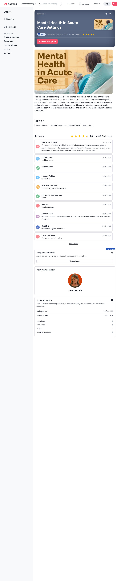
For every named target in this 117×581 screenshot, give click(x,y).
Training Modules (11, 37)
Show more (73, 244)
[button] (108, 14)
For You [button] (70, 4)
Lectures (40, 14)
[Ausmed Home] (10, 4)
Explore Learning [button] (27, 4)
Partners (8, 53)
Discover (10, 19)
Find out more (74, 261)
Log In (107, 4)
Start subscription (47, 41)
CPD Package (10, 27)
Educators (8, 41)
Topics (7, 49)
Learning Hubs (10, 45)
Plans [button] (96, 4)
